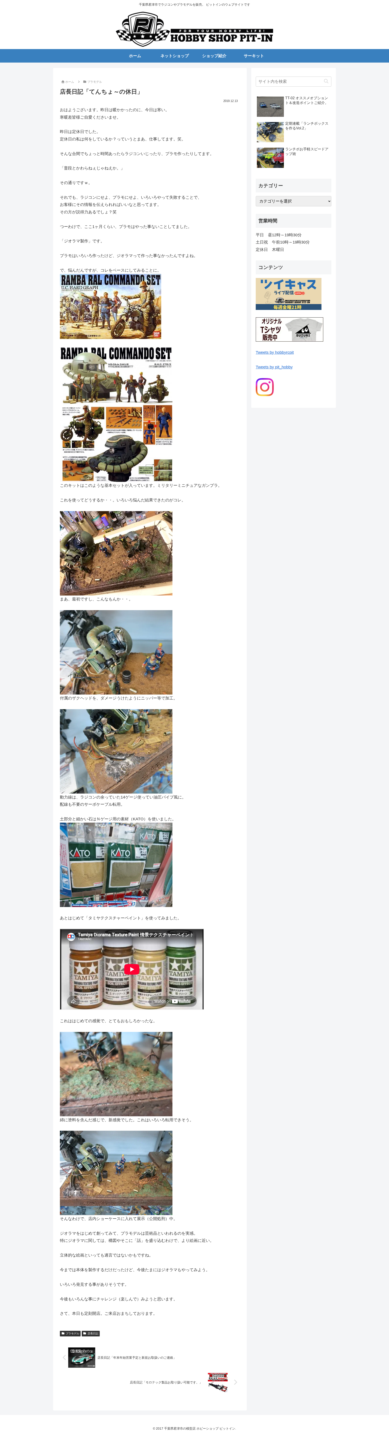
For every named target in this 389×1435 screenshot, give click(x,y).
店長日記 (93, 1333)
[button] (326, 81)
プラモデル (72, 1333)
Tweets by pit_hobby (274, 367)
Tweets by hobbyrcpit (275, 352)
